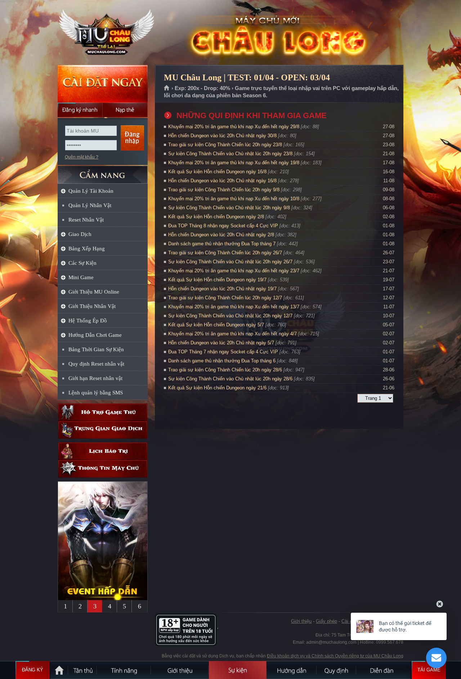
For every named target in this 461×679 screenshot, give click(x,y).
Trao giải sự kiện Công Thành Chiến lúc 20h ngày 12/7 (225, 297)
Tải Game (428, 670)
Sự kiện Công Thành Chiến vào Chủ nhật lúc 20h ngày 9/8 (229, 207)
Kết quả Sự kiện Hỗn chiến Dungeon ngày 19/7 (217, 279)
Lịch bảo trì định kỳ (102, 451)
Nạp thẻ (125, 110)
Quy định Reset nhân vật (96, 364)
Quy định (337, 670)
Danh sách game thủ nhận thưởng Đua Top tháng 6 (222, 360)
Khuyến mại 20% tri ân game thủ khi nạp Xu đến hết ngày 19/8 (233, 162)
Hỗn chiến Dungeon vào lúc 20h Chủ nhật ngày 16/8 (222, 180)
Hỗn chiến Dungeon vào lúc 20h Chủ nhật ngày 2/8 (221, 234)
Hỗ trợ (102, 412)
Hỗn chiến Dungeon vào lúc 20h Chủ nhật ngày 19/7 (222, 288)
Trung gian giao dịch (102, 430)
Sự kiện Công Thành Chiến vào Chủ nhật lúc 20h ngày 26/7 (230, 261)
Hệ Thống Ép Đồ (87, 320)
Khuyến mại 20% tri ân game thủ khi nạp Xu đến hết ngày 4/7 (232, 333)
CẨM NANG (103, 172)
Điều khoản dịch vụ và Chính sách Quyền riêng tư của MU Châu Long (335, 655)
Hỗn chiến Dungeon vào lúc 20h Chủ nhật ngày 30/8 (222, 135)
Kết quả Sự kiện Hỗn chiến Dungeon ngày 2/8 (216, 216)
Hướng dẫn (292, 670)
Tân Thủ (82, 670)
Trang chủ (167, 88)
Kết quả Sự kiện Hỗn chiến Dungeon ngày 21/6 (217, 387)
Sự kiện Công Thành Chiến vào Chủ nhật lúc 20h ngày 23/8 (230, 153)
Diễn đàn (384, 670)
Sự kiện (238, 670)
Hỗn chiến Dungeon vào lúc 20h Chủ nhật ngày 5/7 (221, 342)
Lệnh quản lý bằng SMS (95, 393)
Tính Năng (124, 670)
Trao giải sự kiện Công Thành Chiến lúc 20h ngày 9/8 (223, 189)
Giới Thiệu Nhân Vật (92, 306)
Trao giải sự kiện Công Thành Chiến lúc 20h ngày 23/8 (225, 144)
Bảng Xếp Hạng (86, 248)
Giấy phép (326, 621)
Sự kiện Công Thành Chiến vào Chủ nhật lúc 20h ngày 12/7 (230, 315)
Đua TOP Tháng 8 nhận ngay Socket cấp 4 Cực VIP (223, 225)
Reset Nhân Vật (86, 220)
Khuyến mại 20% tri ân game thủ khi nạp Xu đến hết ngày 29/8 (233, 126)
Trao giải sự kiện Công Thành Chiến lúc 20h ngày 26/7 (225, 252)
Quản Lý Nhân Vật (89, 205)
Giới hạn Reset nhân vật (95, 378)
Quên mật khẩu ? (81, 157)
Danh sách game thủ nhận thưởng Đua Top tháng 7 (222, 243)
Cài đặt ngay (103, 84)
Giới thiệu (301, 621)
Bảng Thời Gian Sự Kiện (96, 349)
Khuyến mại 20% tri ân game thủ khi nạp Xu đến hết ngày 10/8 (233, 198)
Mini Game (81, 277)
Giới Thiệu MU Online (93, 292)
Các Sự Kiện (82, 263)
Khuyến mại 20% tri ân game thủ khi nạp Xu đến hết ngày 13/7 (233, 306)
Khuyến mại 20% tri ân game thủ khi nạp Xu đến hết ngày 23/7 (233, 270)
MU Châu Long (102, 32)
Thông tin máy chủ (102, 469)
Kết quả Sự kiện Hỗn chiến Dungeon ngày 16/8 (217, 171)
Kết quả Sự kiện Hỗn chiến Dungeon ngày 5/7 (216, 324)
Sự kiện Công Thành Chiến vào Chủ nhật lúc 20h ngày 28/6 (230, 378)
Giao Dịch (79, 234)
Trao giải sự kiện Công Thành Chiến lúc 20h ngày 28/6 (225, 369)
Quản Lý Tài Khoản (90, 191)
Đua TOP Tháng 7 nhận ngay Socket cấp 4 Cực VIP (223, 351)
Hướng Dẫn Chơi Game (95, 335)
